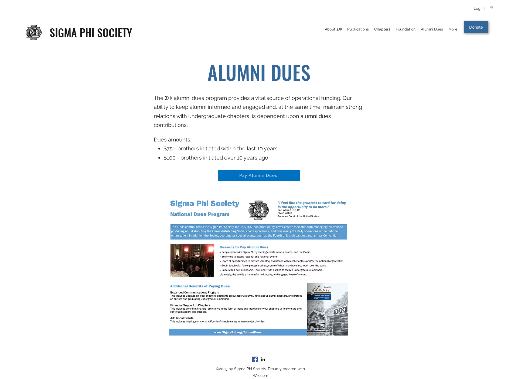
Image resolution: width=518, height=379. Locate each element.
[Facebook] (255, 359)
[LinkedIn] (263, 359)
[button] (491, 7)
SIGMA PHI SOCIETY (91, 32)
